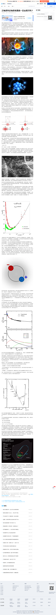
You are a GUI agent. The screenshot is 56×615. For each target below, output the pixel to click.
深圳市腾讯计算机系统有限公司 (17, 611)
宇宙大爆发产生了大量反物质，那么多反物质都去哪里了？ (11, 516)
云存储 (18, 599)
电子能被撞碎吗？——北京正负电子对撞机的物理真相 (11, 529)
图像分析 (49, 602)
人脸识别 (11, 602)
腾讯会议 (18, 602)
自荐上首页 (14, 588)
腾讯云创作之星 (27, 588)
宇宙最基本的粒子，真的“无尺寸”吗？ (9, 559)
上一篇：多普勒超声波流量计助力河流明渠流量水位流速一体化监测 (11, 500)
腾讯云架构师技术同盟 (28, 587)
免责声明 (38, 587)
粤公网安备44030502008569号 (38, 611)
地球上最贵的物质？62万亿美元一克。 (9, 522)
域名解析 (11, 599)
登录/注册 (51, 3)
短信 (25, 605)
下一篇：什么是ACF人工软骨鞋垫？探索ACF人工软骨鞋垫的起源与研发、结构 (13, 501)
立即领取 (29, 18)
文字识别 (34, 605)
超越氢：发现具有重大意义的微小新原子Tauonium (11, 519)
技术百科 (2, 593)
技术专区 (2, 594)
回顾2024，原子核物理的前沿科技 (9, 562)
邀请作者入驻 (15, 587)
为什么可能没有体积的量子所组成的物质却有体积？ (11, 539)
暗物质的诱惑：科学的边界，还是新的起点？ (10, 526)
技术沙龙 (2, 588)
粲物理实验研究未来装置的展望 (8, 565)
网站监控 (18, 606)
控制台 (45, 3)
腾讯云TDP (26, 590)
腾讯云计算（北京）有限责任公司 (22, 613)
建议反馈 (41, 3)
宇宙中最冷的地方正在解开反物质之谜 (9, 546)
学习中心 (2, 591)
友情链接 (38, 590)
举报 (32, 12)
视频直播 (26, 599)
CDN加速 (34, 602)
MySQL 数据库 (12, 603)
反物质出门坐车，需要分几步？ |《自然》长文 (11, 542)
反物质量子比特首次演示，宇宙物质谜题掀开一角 (11, 536)
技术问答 (2, 587)
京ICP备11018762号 (36, 613)
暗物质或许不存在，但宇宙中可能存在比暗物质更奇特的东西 (11, 549)
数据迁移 (26, 606)
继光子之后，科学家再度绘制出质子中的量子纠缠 (11, 555)
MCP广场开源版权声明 (40, 591)
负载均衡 (18, 605)
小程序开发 (11, 606)
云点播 (41, 605)
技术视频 (2, 590)
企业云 (26, 602)
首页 (2, 6)
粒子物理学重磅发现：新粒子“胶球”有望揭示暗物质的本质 (11, 552)
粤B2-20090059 (30, 611)
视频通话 (41, 602)
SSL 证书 (18, 603)
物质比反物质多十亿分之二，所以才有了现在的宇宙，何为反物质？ (11, 512)
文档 (38, 3)
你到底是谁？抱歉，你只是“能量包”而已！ (10, 569)
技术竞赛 (14, 590)
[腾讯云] (3, 3)
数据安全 (11, 605)
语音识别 (26, 603)
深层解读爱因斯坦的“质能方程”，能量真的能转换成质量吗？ (11, 572)
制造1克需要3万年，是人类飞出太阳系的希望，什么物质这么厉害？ (11, 509)
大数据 (49, 605)
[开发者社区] (9, 3)
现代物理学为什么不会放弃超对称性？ (9, 532)
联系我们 (38, 588)
